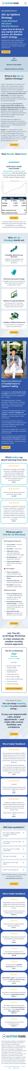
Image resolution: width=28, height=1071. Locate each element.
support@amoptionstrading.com (14, 878)
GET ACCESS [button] (6, 52)
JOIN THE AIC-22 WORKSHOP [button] (14, 688)
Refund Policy (16, 1068)
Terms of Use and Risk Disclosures (12, 1066)
